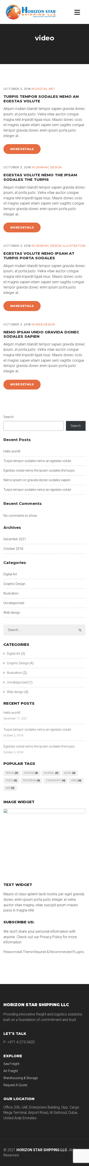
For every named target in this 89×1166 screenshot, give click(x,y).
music (69, 772)
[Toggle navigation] (78, 12)
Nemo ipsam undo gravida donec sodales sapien (41, 334)
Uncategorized (13, 603)
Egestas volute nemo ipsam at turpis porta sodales (38, 255)
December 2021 (14, 539)
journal (51, 772)
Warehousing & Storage (20, 1078)
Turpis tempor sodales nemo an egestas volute (41, 98)
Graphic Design (48, 167)
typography (55, 780)
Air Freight (10, 1071)
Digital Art (45, 89)
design (12, 772)
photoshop (31, 780)
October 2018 (13, 549)
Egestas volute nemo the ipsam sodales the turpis (40, 177)
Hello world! (11, 451)
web (10, 788)
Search (8, 417)
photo (11, 780)
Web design (45, 324)
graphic (31, 772)
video (76, 780)
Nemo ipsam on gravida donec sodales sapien (37, 480)
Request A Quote (15, 1085)
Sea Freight (11, 1064)
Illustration (74, 245)
